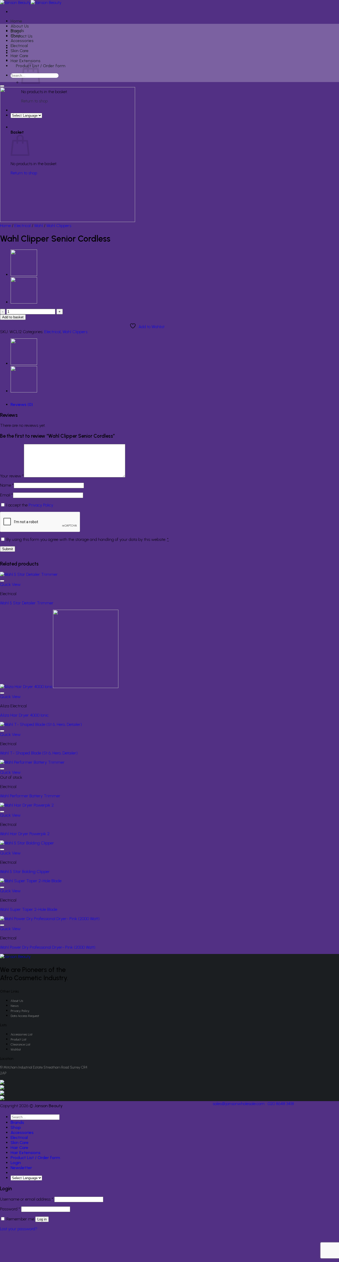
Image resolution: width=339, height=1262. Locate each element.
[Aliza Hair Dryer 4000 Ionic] (59, 686)
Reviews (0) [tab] (22, 404)
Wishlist (16, 1049)
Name (7, 485)
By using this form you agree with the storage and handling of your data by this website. (87, 539)
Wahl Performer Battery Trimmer (30, 795)
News (15, 1006)
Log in (42, 1219)
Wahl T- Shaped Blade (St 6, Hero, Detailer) (39, 753)
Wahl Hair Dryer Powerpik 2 (25, 833)
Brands (17, 30)
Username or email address (26, 1199)
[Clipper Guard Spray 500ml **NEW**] (24, 274)
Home (16, 21)
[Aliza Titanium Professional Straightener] (24, 302)
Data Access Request (25, 1016)
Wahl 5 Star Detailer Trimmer (26, 602)
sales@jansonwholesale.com (239, 1103)
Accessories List (22, 1034)
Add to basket (13, 317)
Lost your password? (18, 1228)
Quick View (10, 584)
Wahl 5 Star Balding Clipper (25, 871)
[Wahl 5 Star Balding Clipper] (27, 842)
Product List (18, 1039)
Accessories (22, 40)
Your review (12, 475)
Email (6, 494)
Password (10, 1208)
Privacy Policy (41, 505)
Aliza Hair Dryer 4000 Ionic (24, 715)
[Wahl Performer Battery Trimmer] (32, 762)
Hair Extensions (26, 60)
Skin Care (20, 50)
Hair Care (19, 55)
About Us (20, 26)
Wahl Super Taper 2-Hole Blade (28, 909)
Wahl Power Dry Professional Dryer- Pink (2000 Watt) (47, 947)
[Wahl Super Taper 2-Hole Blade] (30, 880)
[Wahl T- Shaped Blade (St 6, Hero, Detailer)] (41, 724)
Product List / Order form (40, 65)
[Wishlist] (2, 86)
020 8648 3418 (281, 1103)
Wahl (38, 225)
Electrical (19, 45)
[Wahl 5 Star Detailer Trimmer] (29, 574)
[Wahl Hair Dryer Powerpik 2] (27, 805)
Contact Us (22, 36)
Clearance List (20, 1044)
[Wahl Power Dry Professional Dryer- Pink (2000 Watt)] (50, 918)
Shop (16, 35)
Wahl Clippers (58, 225)
